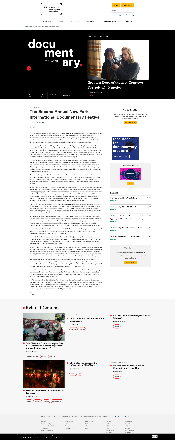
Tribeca (29, 401)
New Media (38, 401)
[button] (29, 68)
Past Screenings (69, 428)
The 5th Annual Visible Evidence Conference (86, 319)
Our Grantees (44, 428)
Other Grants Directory (47, 430)
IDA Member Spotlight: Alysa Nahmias (124, 198)
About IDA (47, 21)
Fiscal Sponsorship (46, 423)
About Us (56, 416)
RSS (100, 416)
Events (60, 21)
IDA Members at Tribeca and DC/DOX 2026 (125, 237)
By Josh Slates (117, 371)
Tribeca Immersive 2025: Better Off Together (45, 391)
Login (116, 5)
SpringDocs (68, 426)
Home (25, 26)
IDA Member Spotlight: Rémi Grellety (123, 207)
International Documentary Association (51, 8)
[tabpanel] (118, 67)
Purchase (65, 95)
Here (131, 183)
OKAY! (154, 436)
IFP (80, 373)
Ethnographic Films (32, 356)
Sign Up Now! (130, 122)
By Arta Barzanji (31, 351)
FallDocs (67, 423)
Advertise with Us (90, 416)
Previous (88, 95)
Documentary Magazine (110, 21)
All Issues (41, 95)
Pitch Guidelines (129, 430)
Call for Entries (110, 430)
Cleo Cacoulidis (38, 122)
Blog (49, 416)
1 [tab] (90, 95)
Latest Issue (53, 95)
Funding (43, 421)
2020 (86, 428)
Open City (52, 356)
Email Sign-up (77, 416)
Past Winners (109, 432)
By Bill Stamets (74, 324)
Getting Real (89, 421)
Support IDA (128, 5)
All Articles (29, 95)
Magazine (128, 421)
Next (98, 95)
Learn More (130, 262)
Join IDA (129, 21)
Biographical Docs (57, 401)
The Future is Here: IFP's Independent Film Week (83, 364)
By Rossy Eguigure (119, 321)
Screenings (69, 421)
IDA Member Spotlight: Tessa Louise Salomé (126, 228)
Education (73, 329)
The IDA (43, 416)
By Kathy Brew (74, 369)
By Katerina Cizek (31, 396)
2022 (86, 426)
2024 (86, 423)
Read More (115, 200)
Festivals (32, 294)
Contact (106, 416)
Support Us (66, 416)
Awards (108, 421)
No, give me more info (51, 437)
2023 (107, 426)
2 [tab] (92, 95)
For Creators (74, 21)
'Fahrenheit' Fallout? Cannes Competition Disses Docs (128, 366)
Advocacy (90, 21)
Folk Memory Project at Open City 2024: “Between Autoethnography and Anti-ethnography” (44, 345)
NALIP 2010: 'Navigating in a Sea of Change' (132, 316)
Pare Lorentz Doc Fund (47, 426)
